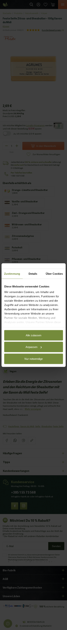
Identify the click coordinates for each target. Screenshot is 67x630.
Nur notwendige (33, 358)
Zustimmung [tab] (12, 273)
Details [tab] (33, 273)
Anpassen (31, 346)
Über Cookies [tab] (54, 273)
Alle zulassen (33, 335)
